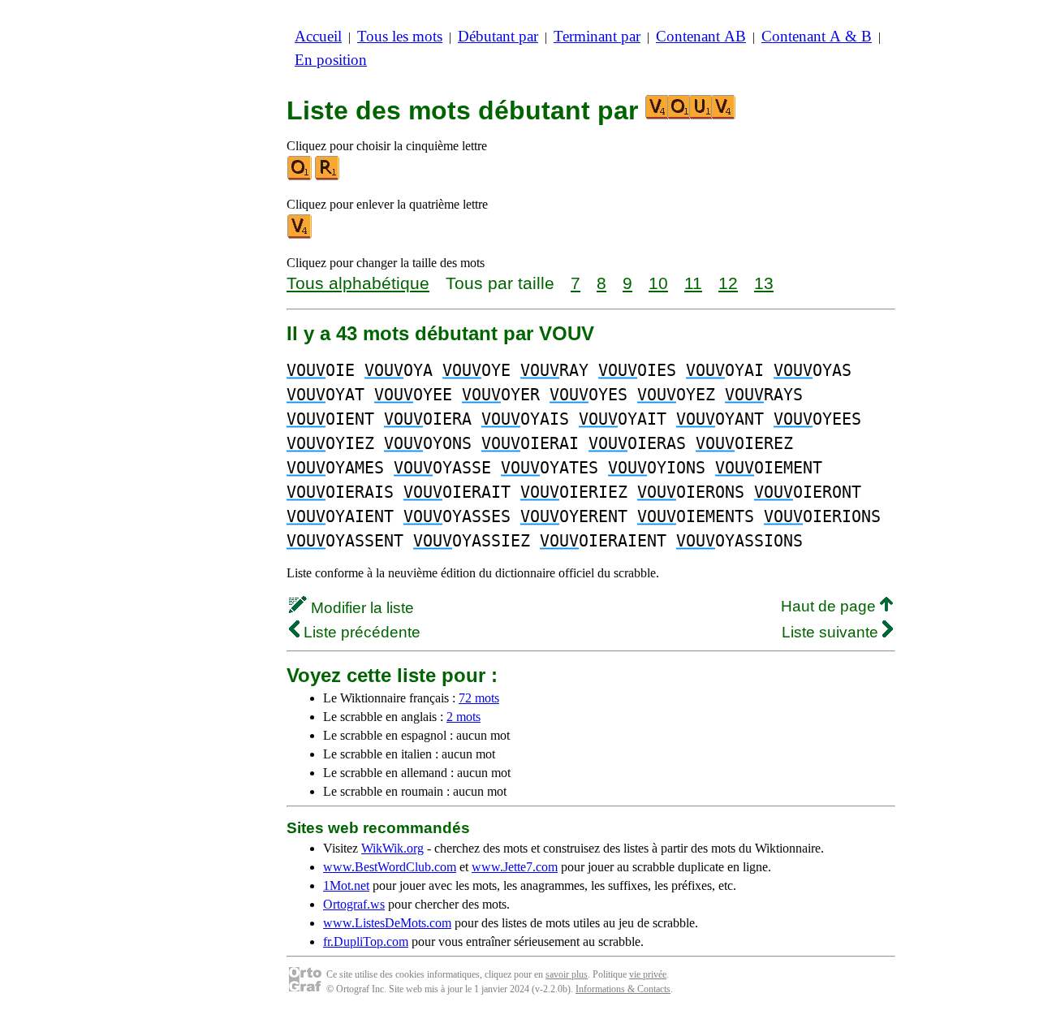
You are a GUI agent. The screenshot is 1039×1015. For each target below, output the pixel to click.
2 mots (463, 716)
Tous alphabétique (358, 283)
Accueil (318, 36)
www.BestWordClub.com (389, 867)
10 (658, 283)
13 (764, 283)
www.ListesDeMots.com (387, 923)
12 (728, 283)
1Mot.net (346, 885)
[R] (328, 177)
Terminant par (597, 36)
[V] (300, 235)
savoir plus (566, 974)
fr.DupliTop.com (365, 941)
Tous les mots (399, 36)
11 (693, 283)
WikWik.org (392, 848)
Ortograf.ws (354, 904)
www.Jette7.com (515, 867)
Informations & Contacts (623, 989)
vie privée (647, 974)
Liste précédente (360, 632)
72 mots (479, 698)
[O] (300, 177)
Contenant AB (701, 36)
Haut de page (830, 606)
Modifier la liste (360, 607)
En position (331, 59)
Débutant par (498, 36)
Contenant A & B (816, 36)
